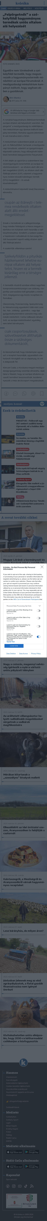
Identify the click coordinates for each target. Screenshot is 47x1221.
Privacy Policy (36, 653)
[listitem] (23, 606)
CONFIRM (14, 646)
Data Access (23, 653)
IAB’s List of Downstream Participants (26, 599)
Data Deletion (11, 653)
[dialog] (23, 610)
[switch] (38, 611)
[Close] (43, 568)
